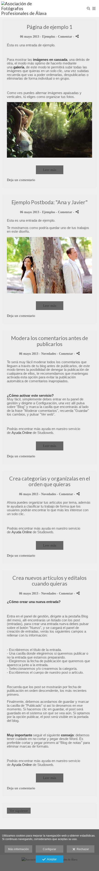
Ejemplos (48, 36)
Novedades (48, 353)
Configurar (49, 849)
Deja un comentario (21, 180)
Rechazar (82, 849)
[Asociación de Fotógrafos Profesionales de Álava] (25, 8)
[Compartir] (77, 36)
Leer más (49, 170)
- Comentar (64, 36)
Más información (18, 849)
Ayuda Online (22, 433)
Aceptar (51, 859)
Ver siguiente (18, 810)
